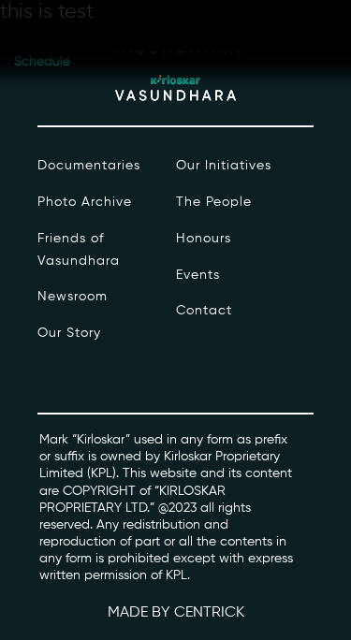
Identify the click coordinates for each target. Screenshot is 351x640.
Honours (203, 238)
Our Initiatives (223, 165)
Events (198, 275)
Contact (204, 310)
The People (214, 202)
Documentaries (88, 165)
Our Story (69, 333)
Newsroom (72, 296)
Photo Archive (84, 202)
